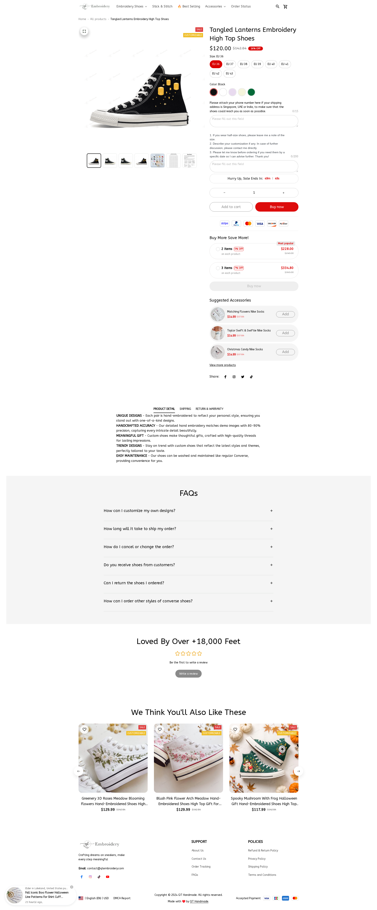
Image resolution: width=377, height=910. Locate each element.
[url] (199, 901)
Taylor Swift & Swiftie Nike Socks (249, 330)
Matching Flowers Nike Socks (245, 311)
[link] (14, 895)
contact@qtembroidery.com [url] (105, 868)
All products (98, 19)
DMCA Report (122, 898)
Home (82, 19)
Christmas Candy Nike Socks (245, 349)
